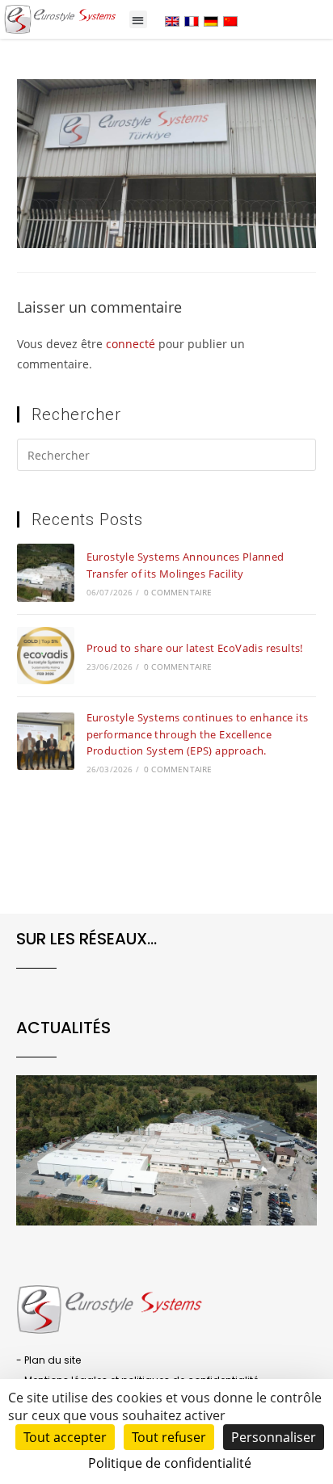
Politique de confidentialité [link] (169, 1463)
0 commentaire (178, 592)
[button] (138, 20)
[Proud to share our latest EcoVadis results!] (45, 655)
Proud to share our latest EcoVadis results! (194, 648)
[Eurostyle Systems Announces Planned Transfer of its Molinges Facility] (45, 572)
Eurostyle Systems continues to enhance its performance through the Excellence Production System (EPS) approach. (197, 734)
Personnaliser (273, 1437)
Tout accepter (65, 1437)
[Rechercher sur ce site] (167, 458)
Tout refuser (169, 1437)
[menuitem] (172, 20)
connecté (130, 343)
